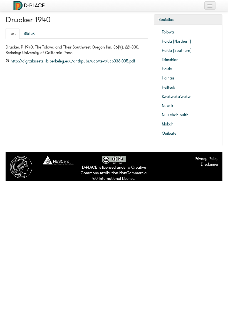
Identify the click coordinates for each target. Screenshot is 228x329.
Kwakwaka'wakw (176, 96)
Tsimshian (170, 59)
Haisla (167, 69)
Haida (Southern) (177, 50)
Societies (166, 19)
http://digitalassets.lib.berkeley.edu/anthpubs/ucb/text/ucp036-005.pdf (72, 61)
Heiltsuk (168, 87)
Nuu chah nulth (175, 115)
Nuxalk (167, 105)
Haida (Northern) (176, 41)
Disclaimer (210, 164)
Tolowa (168, 32)
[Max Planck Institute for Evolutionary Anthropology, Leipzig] (21, 166)
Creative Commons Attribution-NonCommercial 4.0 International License (114, 172)
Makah (168, 124)
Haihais (168, 78)
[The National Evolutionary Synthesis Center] (58, 160)
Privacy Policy (207, 158)
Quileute (169, 133)
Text (12, 33)
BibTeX (29, 33)
